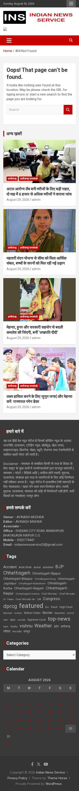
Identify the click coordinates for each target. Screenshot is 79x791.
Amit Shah (25, 567)
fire (47, 607)
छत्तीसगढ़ (12, 178)
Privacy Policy (17, 778)
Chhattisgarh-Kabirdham (32, 583)
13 (39, 712)
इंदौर (56, 626)
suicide (21, 619)
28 (50, 728)
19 (29, 720)
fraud (54, 607)
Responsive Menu (71, 3)
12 (29, 712)
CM (39, 599)
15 (60, 712)
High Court (66, 607)
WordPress (54, 784)
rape (12, 619)
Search (68, 110)
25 (19, 728)
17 (8, 720)
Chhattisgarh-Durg (45, 578)
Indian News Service (50, 772)
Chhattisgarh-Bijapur (46, 573)
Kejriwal (7, 613)
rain (5, 619)
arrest (37, 567)
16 (70, 712)
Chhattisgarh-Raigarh (29, 588)
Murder (48, 613)
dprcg (10, 606)
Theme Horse (57, 778)
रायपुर (26, 631)
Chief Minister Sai (25, 599)
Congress (51, 598)
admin (36, 199)
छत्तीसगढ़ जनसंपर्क (29, 178)
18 (19, 720)
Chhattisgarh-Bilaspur (18, 578)
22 (60, 720)
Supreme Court (36, 619)
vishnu (26, 625)
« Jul (6, 745)
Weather (43, 625)
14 (50, 712)
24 (8, 728)
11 (19, 712)
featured (31, 605)
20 (39, 720)
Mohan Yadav (32, 612)
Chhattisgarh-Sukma (28, 593)
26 (29, 728)
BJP (59, 566)
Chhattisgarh (16, 573)
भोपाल (6, 631)
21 (50, 720)
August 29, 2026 (18, 199)
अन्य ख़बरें (14, 133)
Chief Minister (49, 593)
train (5, 626)
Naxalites (60, 612)
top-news (59, 619)
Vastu (14, 626)
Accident (10, 567)
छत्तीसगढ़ (65, 626)
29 (60, 728)
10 (8, 712)
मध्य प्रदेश (17, 631)
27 (39, 728)
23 (70, 720)
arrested (48, 567)
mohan (18, 613)
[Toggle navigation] (9, 40)
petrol (70, 613)
